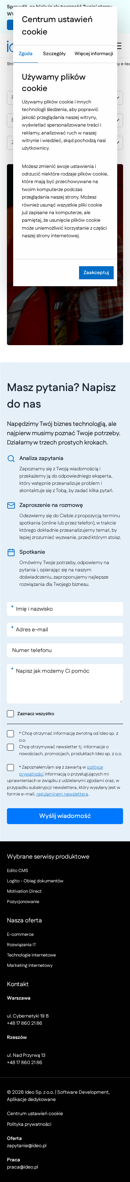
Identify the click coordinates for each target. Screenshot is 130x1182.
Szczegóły (54, 53)
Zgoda (26, 53)
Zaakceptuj (96, 272)
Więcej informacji (94, 53)
